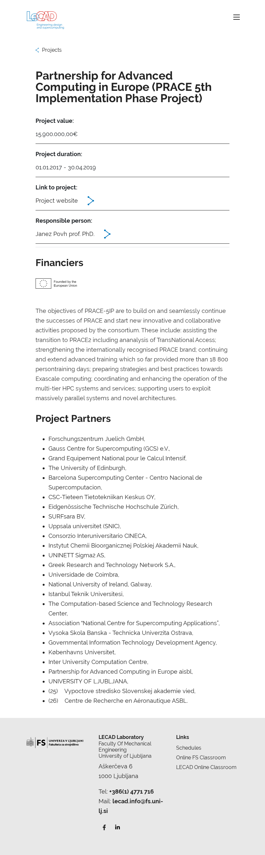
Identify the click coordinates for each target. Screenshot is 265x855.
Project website (57, 200)
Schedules (188, 748)
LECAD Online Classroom (206, 767)
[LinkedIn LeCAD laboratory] (117, 826)
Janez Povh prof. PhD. (65, 233)
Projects (52, 50)
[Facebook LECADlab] (104, 826)
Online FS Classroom (201, 757)
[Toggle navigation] (236, 17)
